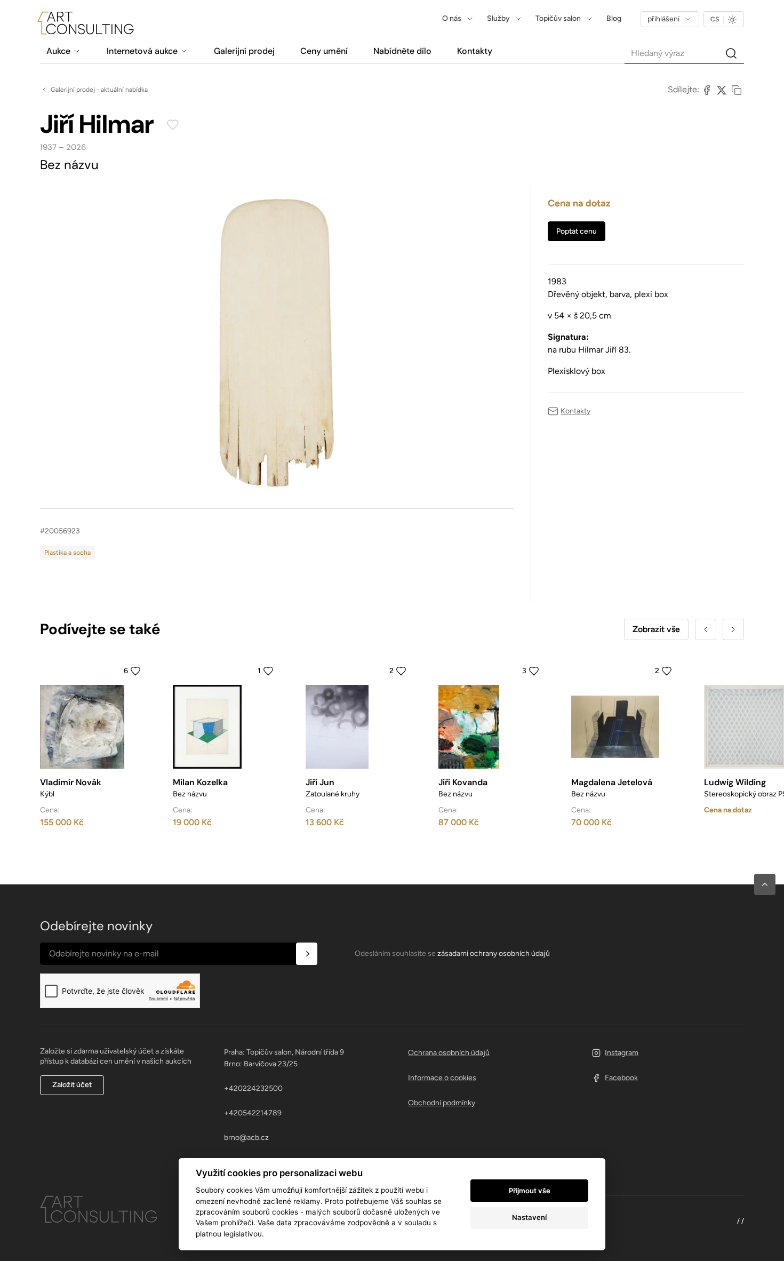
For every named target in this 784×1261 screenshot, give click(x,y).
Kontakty (575, 411)
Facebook (621, 1077)
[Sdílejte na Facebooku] (706, 89)
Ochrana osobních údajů (449, 1052)
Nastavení (529, 1217)
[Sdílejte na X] (721, 89)
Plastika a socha (67, 552)
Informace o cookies (442, 1077)
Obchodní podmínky (441, 1102)
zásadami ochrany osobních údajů (493, 953)
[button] (764, 884)
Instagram (621, 1052)
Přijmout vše (529, 1190)
